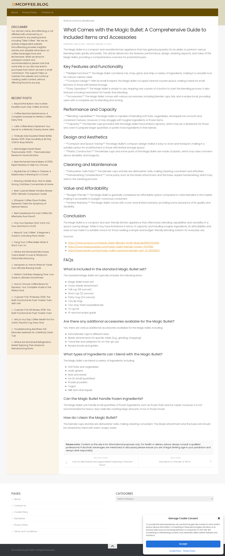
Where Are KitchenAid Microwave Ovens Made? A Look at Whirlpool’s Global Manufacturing (30, 255)
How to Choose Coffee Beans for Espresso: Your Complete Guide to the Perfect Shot (31, 287)
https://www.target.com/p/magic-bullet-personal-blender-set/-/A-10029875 (114, 250)
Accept (183, 543)
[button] (218, 518)
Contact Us (47, 12)
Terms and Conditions (25, 531)
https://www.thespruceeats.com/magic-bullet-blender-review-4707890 (110, 246)
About (14, 12)
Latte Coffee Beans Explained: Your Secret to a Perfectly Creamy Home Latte (32, 128)
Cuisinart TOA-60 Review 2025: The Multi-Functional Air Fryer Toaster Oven (31, 311)
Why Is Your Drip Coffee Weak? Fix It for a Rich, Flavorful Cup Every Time (32, 321)
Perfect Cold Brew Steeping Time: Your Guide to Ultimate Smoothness (32, 276)
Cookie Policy (175, 550)
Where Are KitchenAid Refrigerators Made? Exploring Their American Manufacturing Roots (31, 345)
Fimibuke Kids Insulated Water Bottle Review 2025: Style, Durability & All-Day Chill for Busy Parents (31, 139)
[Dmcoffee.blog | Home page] (30, 4)
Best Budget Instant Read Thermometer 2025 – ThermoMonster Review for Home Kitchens (31, 152)
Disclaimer (19, 518)
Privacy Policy (189, 550)
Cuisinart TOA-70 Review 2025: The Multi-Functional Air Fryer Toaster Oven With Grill (31, 300)
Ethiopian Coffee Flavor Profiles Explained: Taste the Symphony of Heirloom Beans (28, 203)
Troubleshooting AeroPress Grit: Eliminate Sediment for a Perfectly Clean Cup (32, 332)
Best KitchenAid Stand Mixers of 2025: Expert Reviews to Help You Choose (32, 163)
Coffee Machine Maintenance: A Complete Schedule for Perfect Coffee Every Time (31, 116)
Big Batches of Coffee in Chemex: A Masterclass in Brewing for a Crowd (31, 173)
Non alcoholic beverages (79, 20)
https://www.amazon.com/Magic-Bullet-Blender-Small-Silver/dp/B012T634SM (113, 243)
